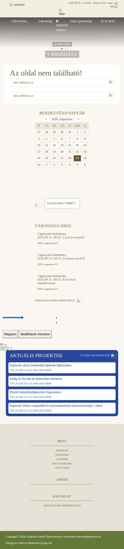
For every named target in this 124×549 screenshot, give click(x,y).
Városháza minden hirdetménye (55, 300)
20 (62, 151)
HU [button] (112, 6)
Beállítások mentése (35, 334)
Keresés (19, 5)
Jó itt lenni (107, 21)
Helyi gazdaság (81, 21)
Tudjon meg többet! (61, 203)
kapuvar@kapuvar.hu (88, 536)
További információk (95, 355)
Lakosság (45, 21)
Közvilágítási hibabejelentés (62, 505)
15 (77, 145)
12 (54, 145)
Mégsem (10, 334)
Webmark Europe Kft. (40, 543)
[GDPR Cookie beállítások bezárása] (1, 343)
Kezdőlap (62, 450)
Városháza (19, 21)
